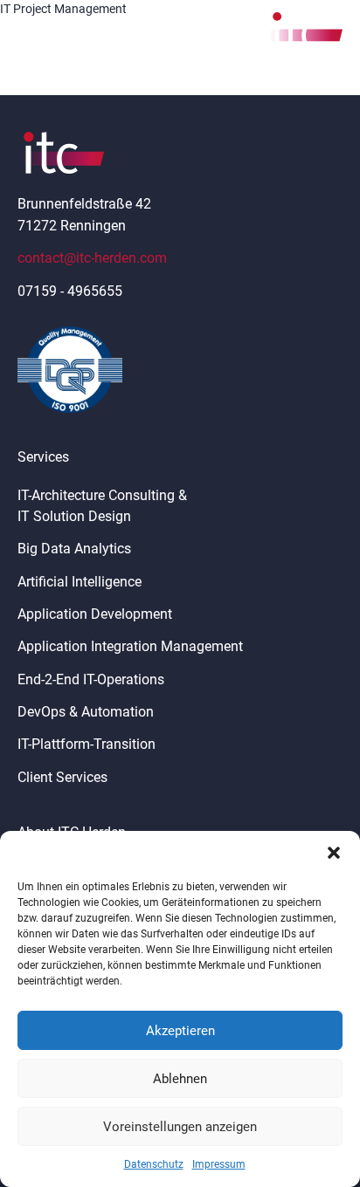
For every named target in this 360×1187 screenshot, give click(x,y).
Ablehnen (180, 1079)
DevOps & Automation (85, 711)
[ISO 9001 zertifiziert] (69, 369)
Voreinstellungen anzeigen (180, 1127)
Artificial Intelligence (79, 581)
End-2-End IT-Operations (90, 679)
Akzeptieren (180, 1031)
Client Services (62, 777)
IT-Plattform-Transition (86, 744)
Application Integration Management (130, 646)
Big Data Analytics (74, 548)
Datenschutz (153, 1164)
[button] (334, 852)
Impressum (219, 1164)
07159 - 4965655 (69, 291)
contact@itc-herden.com (92, 258)
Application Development (94, 614)
